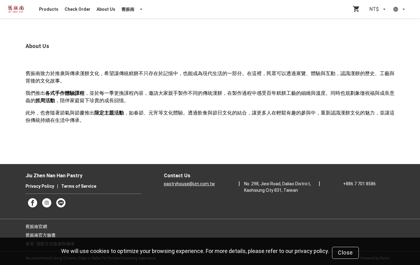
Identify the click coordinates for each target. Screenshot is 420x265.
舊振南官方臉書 (41, 235)
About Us (106, 9)
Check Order (77, 9)
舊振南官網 (36, 226)
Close (345, 252)
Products (48, 9)
